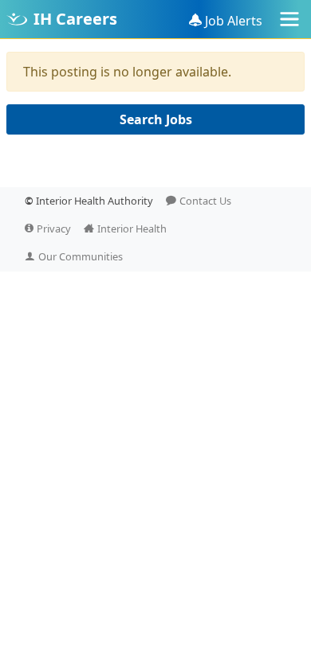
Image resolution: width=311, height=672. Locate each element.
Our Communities (80, 256)
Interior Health (132, 228)
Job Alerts (233, 20)
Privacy (54, 228)
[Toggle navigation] (289, 19)
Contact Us (205, 200)
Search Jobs (156, 119)
